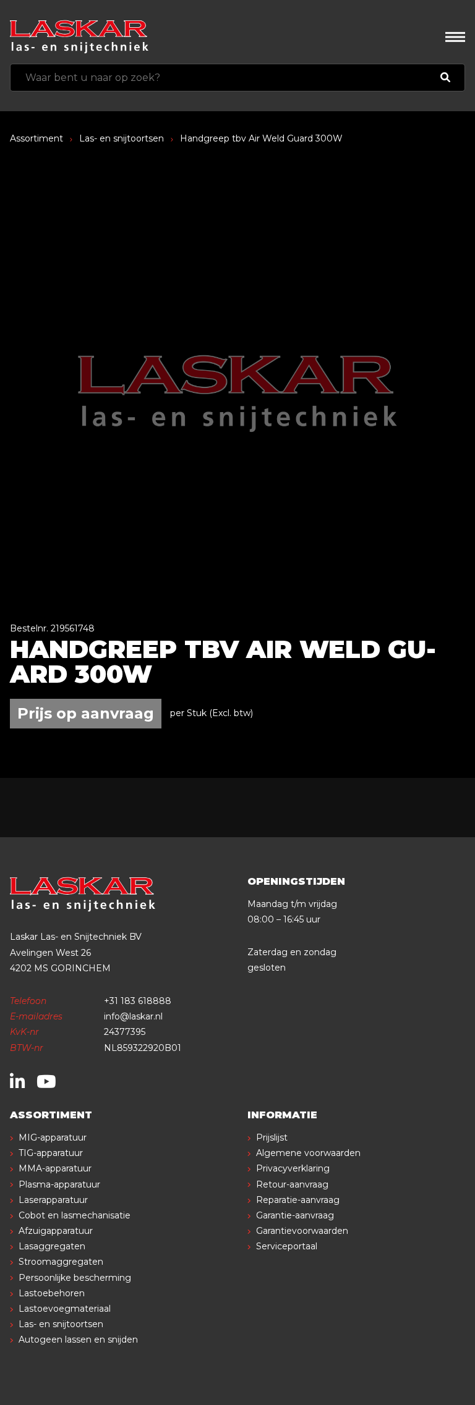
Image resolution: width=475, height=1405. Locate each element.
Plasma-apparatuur (59, 1184)
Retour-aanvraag (292, 1184)
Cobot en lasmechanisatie (75, 1215)
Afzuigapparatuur (56, 1230)
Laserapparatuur (53, 1199)
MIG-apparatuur (53, 1137)
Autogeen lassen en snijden (78, 1339)
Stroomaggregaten (61, 1261)
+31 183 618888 (137, 1000)
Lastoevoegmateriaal (65, 1308)
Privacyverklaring (293, 1168)
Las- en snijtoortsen (121, 138)
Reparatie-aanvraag (298, 1199)
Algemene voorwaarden (308, 1152)
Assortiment (36, 138)
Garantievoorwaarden (302, 1230)
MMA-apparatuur (55, 1168)
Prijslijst (272, 1137)
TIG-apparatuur (51, 1152)
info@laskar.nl (133, 1016)
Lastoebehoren (52, 1293)
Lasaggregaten (52, 1246)
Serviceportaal (286, 1246)
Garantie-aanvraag (295, 1215)
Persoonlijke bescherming (75, 1277)
